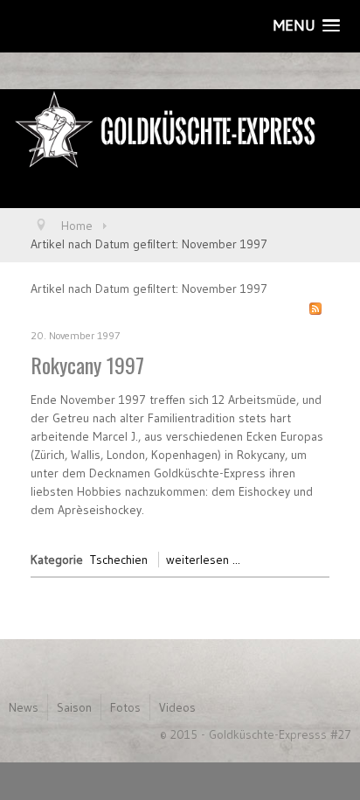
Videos (177, 707)
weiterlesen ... (203, 559)
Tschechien (119, 559)
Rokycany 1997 (87, 364)
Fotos (125, 707)
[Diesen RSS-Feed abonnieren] (315, 309)
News (23, 707)
